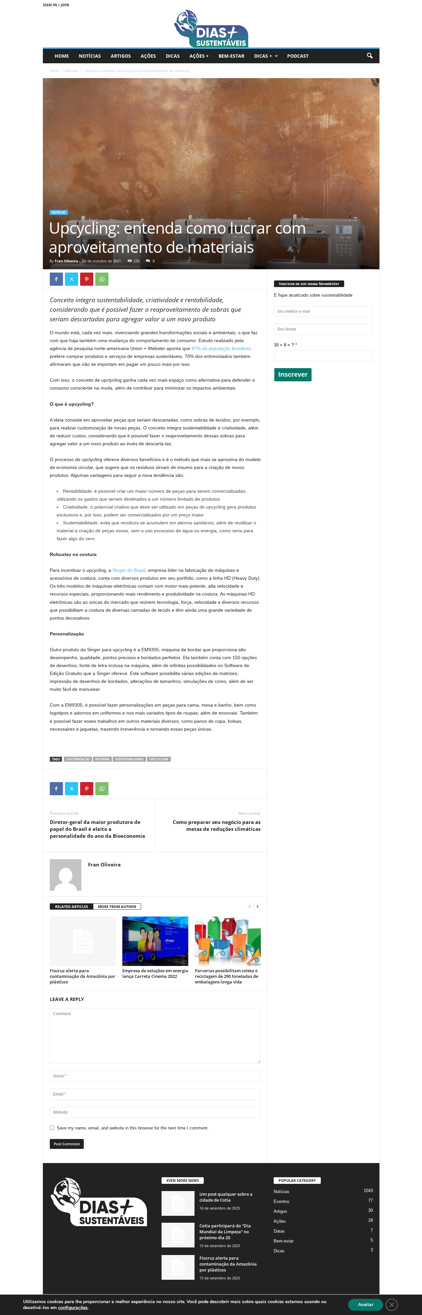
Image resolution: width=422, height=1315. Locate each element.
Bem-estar (231, 56)
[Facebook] (56, 279)
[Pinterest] (86, 279)
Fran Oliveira (66, 260)
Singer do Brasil (128, 570)
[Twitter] (71, 279)
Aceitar (365, 1304)
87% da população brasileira (221, 348)
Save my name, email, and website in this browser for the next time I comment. (133, 1127)
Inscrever (293, 374)
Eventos (281, 1201)
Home (62, 56)
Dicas (173, 56)
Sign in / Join (56, 4)
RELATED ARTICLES (71, 906)
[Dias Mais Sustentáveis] (211, 28)
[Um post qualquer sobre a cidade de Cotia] (178, 1203)
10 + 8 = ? (284, 344)
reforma (102, 759)
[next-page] (257, 906)
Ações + (199, 56)
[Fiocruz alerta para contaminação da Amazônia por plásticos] (83, 941)
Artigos (121, 56)
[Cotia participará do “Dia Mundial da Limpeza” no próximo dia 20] (178, 1235)
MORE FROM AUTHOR (117, 906)
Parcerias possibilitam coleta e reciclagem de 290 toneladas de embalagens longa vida (226, 976)
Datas (279, 1231)
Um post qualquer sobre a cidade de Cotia (226, 1197)
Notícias (90, 56)
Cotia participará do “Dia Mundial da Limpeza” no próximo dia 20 (225, 1232)
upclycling (158, 759)
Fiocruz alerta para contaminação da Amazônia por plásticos (82, 976)
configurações (73, 1308)
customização (78, 759)
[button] (369, 56)
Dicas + (263, 56)
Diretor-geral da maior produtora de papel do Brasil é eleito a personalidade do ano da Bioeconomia (97, 829)
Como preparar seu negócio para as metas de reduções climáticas (216, 825)
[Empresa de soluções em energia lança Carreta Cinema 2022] (155, 941)
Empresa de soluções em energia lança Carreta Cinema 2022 (155, 973)
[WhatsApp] (101, 279)
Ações (148, 56)
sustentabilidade (129, 759)
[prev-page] (249, 906)
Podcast (298, 56)
